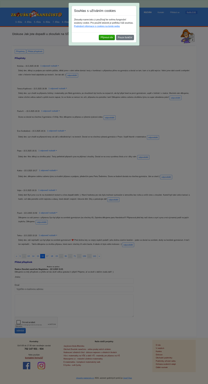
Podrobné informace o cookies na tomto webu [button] (97, 26)
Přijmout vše (107, 37)
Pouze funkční (125, 37)
